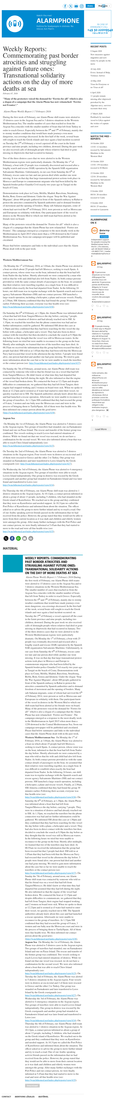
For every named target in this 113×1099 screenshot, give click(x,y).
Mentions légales (25, 1096)
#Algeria (95, 338)
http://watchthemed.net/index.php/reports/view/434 (28, 485)
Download (32, 1085)
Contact (6, 1096)
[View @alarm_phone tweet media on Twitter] (107, 410)
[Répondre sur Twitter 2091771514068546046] (93, 352)
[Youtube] (76, 6)
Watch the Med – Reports (101, 137)
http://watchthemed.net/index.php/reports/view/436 (28, 306)
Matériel (43, 1096)
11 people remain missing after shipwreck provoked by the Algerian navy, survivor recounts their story (101, 102)
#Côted (95, 382)
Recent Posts (99, 46)
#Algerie (95, 287)
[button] (6, 538)
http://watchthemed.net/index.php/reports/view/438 (29, 412)
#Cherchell (103, 336)
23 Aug (99, 367)
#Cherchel (104, 284)
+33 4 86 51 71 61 (100, 33)
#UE (104, 395)
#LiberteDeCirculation (101, 302)
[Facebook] (65, 6)
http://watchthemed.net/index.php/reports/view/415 (28, 445)
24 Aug (99, 267)
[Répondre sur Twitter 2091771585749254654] (93, 306)
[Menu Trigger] (103, 6)
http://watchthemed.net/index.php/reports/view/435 (28, 531)
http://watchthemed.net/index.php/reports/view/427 (45, 463)
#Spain (107, 328)
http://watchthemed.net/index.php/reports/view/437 (54, 363)
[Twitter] (70, 6)
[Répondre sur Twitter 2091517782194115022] (93, 416)
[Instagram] (82, 6)
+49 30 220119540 (100, 30)
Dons (90, 6)
